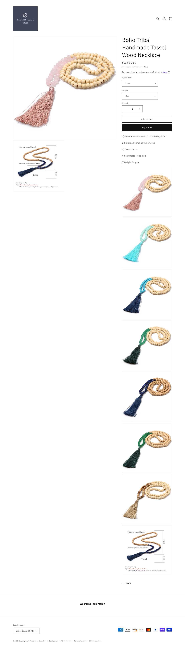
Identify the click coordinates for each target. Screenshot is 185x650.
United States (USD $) (25, 631)
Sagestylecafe (24, 641)
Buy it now (147, 127)
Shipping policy (95, 641)
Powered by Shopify (37, 641)
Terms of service (80, 641)
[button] (158, 18)
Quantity (125, 103)
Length (125, 90)
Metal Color (126, 77)
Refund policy (53, 641)
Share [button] (128, 583)
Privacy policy (66, 641)
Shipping (126, 67)
